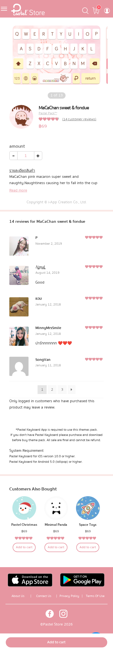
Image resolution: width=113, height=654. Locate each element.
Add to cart (24, 547)
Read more (18, 190)
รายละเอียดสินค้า (22, 171)
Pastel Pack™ (48, 113)
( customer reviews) (79, 119)
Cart (96, 5)
